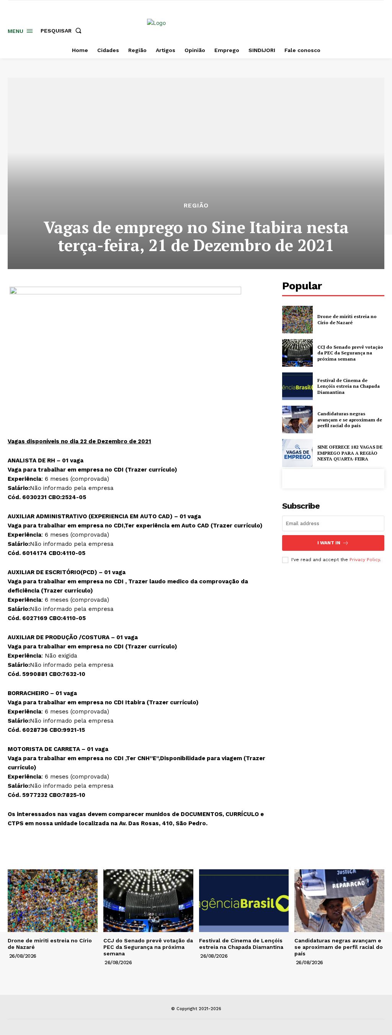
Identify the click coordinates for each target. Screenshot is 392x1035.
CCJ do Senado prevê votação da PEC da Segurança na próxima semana (350, 353)
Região (196, 205)
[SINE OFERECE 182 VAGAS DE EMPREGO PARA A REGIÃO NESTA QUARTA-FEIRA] (297, 453)
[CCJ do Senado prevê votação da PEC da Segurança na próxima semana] (297, 353)
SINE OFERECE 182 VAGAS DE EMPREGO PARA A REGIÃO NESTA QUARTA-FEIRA (349, 453)
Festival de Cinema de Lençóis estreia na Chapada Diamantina (348, 386)
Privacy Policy (365, 559)
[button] (63, 31)
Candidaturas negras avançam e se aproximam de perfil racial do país (349, 419)
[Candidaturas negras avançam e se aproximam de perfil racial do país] (297, 419)
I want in (328, 542)
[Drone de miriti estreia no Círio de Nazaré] (297, 319)
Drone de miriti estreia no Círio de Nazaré (347, 319)
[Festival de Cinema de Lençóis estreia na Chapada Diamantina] (297, 386)
